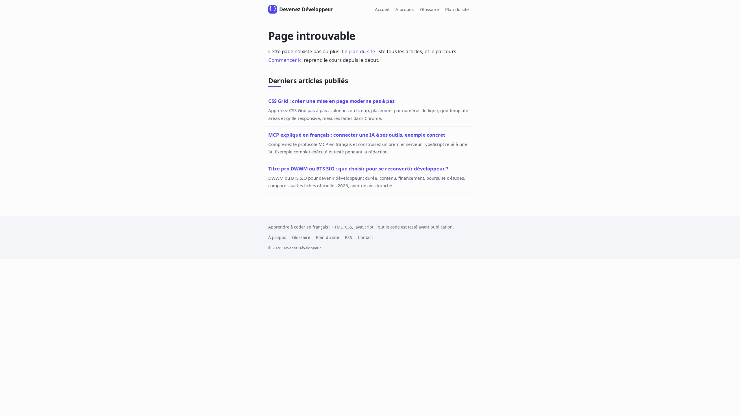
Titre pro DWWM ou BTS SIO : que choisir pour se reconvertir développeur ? (358, 168)
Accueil (382, 9)
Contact (365, 237)
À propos (404, 9)
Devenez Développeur (301, 9)
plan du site (362, 51)
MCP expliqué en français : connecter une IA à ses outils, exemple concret (356, 134)
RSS (348, 237)
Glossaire (429, 9)
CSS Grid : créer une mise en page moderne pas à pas (331, 101)
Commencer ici (285, 60)
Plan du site (457, 9)
